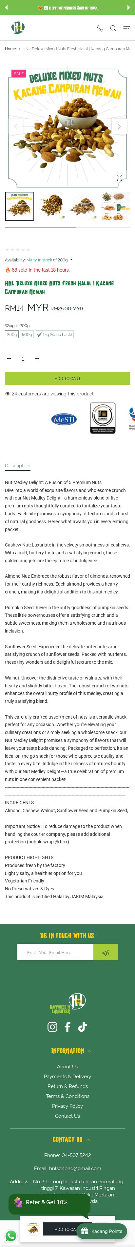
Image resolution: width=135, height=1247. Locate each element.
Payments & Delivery (67, 1076)
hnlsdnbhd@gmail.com (75, 1168)
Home (10, 48)
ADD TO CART (68, 1229)
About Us (67, 1066)
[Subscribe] (105, 952)
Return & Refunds (68, 1085)
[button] (6, 7)
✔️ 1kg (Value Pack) (54, 334)
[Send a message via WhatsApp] (11, 1236)
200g (12, 334)
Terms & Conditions (67, 1095)
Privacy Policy (67, 1105)
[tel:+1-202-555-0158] (100, 27)
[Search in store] (113, 28)
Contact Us (67, 1115)
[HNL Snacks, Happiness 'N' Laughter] (18, 27)
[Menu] (126, 28)
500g (27, 334)
